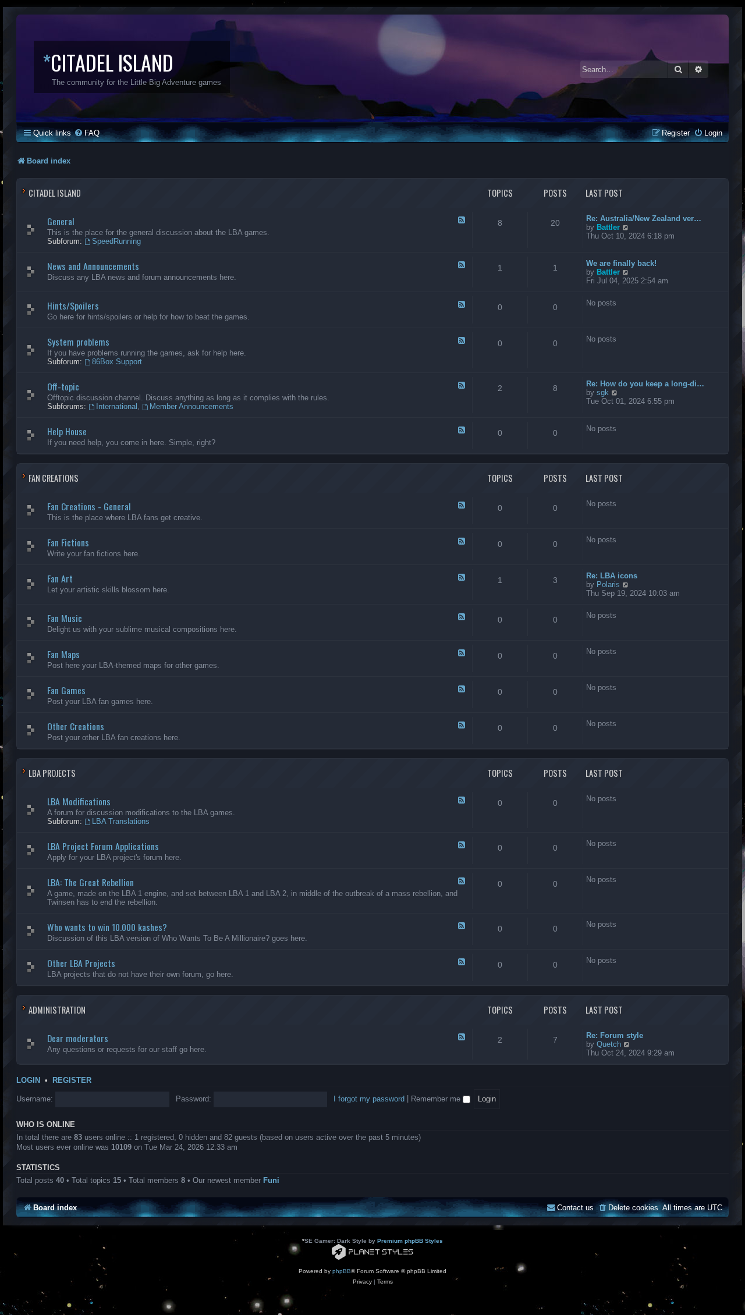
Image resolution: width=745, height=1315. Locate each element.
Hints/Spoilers (73, 305)
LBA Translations (121, 821)
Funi (271, 1180)
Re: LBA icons (611, 575)
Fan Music (64, 618)
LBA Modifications (79, 801)
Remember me (437, 1098)
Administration (57, 1010)
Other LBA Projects (81, 963)
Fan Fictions (68, 542)
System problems (78, 342)
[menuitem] (87, 133)
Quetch (609, 1044)
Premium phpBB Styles (410, 1241)
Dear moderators (77, 1038)
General (60, 221)
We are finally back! (621, 263)
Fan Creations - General (89, 506)
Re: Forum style (614, 1035)
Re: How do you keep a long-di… (645, 383)
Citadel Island (55, 193)
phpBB (341, 1271)
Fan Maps (63, 654)
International (116, 406)
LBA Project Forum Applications (103, 846)
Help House (67, 431)
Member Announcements (191, 406)
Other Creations (75, 726)
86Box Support (117, 361)
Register (71, 1080)
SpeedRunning (116, 241)
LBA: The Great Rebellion (90, 882)
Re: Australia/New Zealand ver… (643, 218)
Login (28, 1080)
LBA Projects (52, 773)
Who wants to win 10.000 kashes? (107, 927)
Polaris (608, 584)
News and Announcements (93, 266)
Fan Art (60, 578)
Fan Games (66, 690)
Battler (608, 227)
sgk (603, 392)
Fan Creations (54, 478)
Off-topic (63, 386)
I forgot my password (369, 1098)
